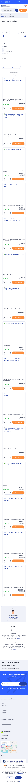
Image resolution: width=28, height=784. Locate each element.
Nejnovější (4, 67)
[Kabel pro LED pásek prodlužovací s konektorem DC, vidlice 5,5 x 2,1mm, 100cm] (14, 123)
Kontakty (4, 712)
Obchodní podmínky (6, 708)
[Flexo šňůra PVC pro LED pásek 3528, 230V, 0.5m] (14, 508)
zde (20, 781)
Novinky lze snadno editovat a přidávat (13, 644)
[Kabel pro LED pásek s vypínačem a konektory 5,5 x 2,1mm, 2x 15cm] (14, 228)
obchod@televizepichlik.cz (14, 620)
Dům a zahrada (6, 14)
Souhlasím (18, 777)
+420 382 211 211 (6, 1)
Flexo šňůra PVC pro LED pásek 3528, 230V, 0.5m (13, 519)
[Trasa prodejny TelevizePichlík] (9, 746)
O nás (3, 703)
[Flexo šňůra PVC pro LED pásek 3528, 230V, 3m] (14, 542)
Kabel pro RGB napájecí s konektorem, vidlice (13, 205)
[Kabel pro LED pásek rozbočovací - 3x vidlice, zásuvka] (14, 159)
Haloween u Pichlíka (6, 724)
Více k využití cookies (18, 773)
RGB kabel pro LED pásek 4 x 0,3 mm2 (11, 274)
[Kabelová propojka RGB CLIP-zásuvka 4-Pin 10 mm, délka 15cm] (14, 333)
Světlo (12, 14)
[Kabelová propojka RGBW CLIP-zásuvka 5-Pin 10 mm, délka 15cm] (14, 368)
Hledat (16, 10)
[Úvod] (5, 6)
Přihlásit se (23, 683)
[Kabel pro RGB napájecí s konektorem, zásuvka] (14, 403)
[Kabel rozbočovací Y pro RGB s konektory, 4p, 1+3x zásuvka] (14, 297)
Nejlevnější (11, 67)
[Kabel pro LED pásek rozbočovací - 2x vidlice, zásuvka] (14, 473)
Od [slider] (3, 36)
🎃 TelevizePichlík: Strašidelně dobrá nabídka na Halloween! (13, 632)
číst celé (18, 638)
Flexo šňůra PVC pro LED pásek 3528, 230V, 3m (13, 553)
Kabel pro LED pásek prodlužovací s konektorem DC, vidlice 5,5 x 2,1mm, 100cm (13, 135)
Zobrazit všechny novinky (12, 654)
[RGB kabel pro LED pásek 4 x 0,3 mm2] (14, 263)
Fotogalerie (4, 710)
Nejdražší (17, 67)
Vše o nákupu (5, 705)
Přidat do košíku (18, 108)
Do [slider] (25, 36)
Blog (3, 714)
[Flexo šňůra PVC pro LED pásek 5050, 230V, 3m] (14, 576)
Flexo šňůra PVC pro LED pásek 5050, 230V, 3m (13, 587)
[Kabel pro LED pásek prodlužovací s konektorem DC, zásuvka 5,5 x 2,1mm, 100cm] (14, 88)
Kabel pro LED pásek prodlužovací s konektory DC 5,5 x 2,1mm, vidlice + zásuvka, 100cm (13, 449)
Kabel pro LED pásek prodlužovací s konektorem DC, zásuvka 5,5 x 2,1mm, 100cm (13, 100)
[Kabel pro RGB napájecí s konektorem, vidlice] (14, 194)
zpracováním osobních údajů (16, 688)
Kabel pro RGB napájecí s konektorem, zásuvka (13, 414)
